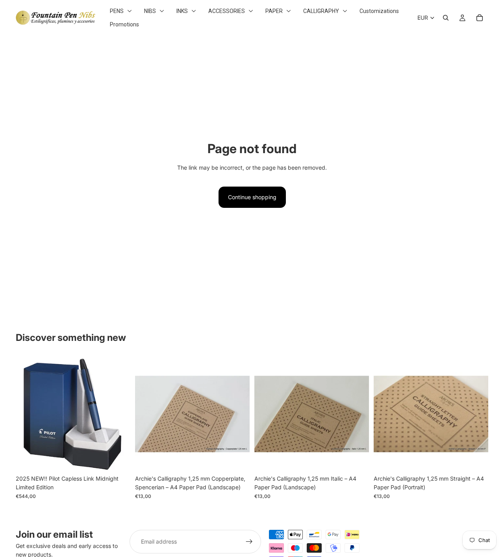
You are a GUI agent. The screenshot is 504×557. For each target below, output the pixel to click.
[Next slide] (238, 413)
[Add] (118, 459)
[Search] (445, 17)
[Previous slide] (147, 413)
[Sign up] (249, 541)
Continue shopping (252, 197)
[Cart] (479, 17)
